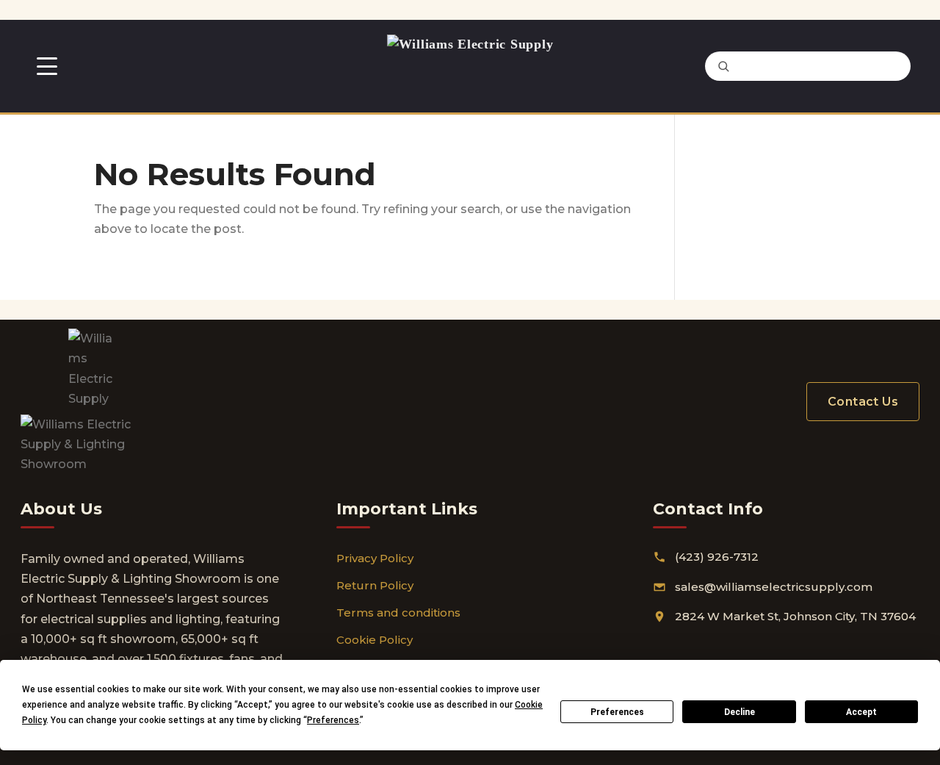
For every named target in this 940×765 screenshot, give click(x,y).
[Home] (470, 66)
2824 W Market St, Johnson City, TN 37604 (795, 616)
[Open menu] (47, 66)
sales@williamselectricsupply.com (773, 587)
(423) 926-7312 (717, 557)
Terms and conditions (398, 612)
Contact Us (863, 402)
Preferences (617, 712)
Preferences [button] (333, 720)
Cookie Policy (374, 640)
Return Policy (374, 585)
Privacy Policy (374, 558)
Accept (861, 712)
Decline (739, 712)
